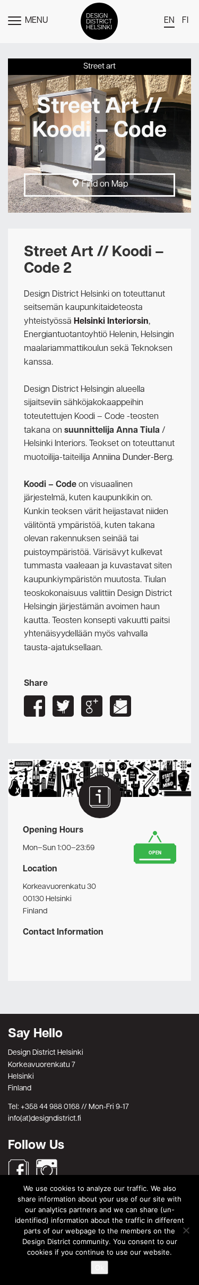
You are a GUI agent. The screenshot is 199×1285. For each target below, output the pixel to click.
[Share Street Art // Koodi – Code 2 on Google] (91, 706)
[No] (185, 1230)
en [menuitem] (169, 21)
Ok (99, 1267)
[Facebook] (18, 1169)
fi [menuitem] (185, 21)
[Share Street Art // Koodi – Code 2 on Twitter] (63, 706)
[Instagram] (46, 1169)
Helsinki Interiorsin (111, 321)
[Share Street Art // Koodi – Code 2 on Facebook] (34, 706)
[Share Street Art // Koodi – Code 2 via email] (120, 706)
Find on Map (104, 184)
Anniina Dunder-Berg (132, 458)
